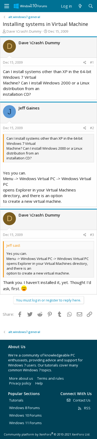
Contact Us (81, 400)
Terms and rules (50, 378)
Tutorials (16, 400)
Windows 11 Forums (25, 422)
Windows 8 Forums (24, 407)
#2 (92, 128)
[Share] (84, 63)
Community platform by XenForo (47, 434)
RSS (87, 408)
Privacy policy (20, 383)
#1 (92, 62)
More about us (21, 378)
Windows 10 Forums (25, 415)
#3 (92, 234)
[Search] (90, 6)
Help (39, 383)
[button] (6, 6)
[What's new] (80, 6)
